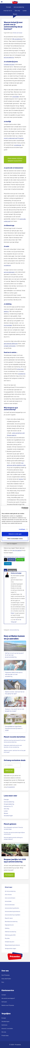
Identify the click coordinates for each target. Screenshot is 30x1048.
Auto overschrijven (10, 898)
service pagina (16, 550)
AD (16, 619)
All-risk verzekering (10, 891)
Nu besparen (9, 875)
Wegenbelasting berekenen (12, 945)
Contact (4, 994)
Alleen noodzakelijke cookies (15, 538)
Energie (8, 7)
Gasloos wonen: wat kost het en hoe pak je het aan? (14, 693)
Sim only (17, 10)
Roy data (7, 938)
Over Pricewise (6, 975)
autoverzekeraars (9, 272)
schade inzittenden (10, 346)
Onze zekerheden (6, 978)
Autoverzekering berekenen (12, 911)
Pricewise (18, 1044)
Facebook (11, 559)
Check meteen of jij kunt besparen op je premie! (15, 159)
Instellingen (22, 529)
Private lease (5, 1035)
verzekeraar (17, 145)
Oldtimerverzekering (10, 931)
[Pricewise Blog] (15, 3)
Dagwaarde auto (9, 925)
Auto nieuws (8, 894)
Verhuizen (4, 1001)
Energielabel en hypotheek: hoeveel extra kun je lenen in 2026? (13, 728)
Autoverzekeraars (10, 904)
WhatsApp (20, 559)
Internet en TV (8, 806)
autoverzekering (9, 57)
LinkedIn (7, 563)
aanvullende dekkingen (11, 343)
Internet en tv (8, 10)
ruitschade (15, 96)
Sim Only (6, 808)
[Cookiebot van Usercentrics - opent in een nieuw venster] (21, 508)
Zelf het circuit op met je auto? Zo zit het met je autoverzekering (14, 655)
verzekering (21, 373)
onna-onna (20, 369)
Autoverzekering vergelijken (12, 914)
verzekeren (7, 265)
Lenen (25, 10)
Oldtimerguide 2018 (10, 935)
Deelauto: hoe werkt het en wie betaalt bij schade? (14, 710)
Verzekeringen (8, 815)
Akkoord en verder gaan (15, 534)
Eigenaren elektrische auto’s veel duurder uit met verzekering (13, 674)
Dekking (7, 928)
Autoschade (8, 901)
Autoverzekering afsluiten (12, 908)
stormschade (8, 325)
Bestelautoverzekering (11, 921)
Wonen (15, 14)
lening (21, 479)
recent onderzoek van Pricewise (14, 138)
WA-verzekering (17, 39)
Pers (3, 982)
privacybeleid (10, 787)
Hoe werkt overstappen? (8, 998)
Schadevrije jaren (9, 64)
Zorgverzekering (9, 804)
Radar (12, 613)
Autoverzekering (19, 7)
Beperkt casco (9, 918)
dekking (6, 311)
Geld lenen (4, 1025)
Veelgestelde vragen (10, 948)
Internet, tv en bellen (7, 1028)
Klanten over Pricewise (8, 1005)
